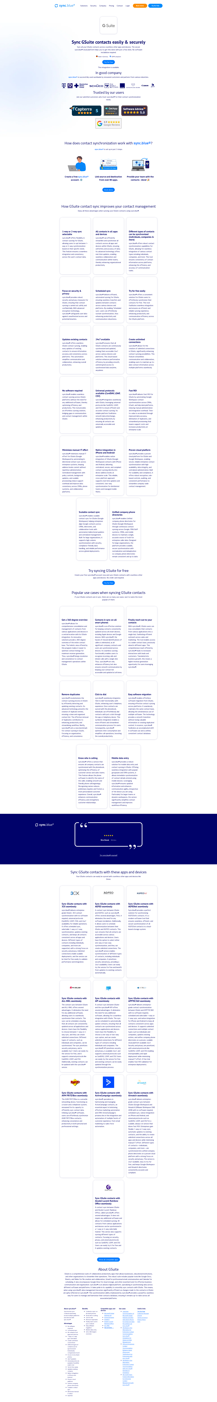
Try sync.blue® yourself (108, 855)
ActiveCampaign (109, 1317)
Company (102, 5)
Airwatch (107, 1319)
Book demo (140, 6)
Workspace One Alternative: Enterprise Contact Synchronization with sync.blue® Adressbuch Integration (128, 1366)
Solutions (84, 5)
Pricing (111, 5)
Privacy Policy (141, 1319)
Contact (120, 5)
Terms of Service (142, 1317)
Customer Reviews (143, 1313)
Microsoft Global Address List (109, 1314)
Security (93, 5)
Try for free (155, 6)
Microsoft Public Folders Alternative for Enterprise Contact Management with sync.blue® (128, 1380)
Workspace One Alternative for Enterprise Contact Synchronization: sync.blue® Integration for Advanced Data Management (128, 1335)
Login (128, 5)
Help (138, 1322)
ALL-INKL (107, 1325)
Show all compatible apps (108, 1259)
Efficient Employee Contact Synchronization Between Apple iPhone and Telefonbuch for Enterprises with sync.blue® (128, 1351)
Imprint (139, 1315)
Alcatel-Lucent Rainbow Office (109, 1322)
